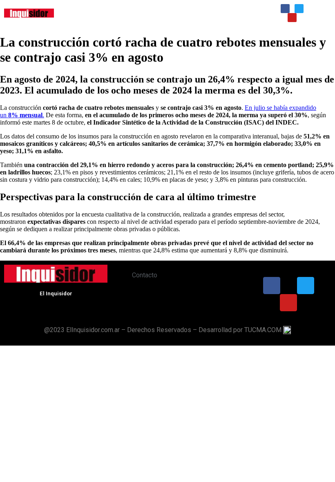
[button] (166, 11)
